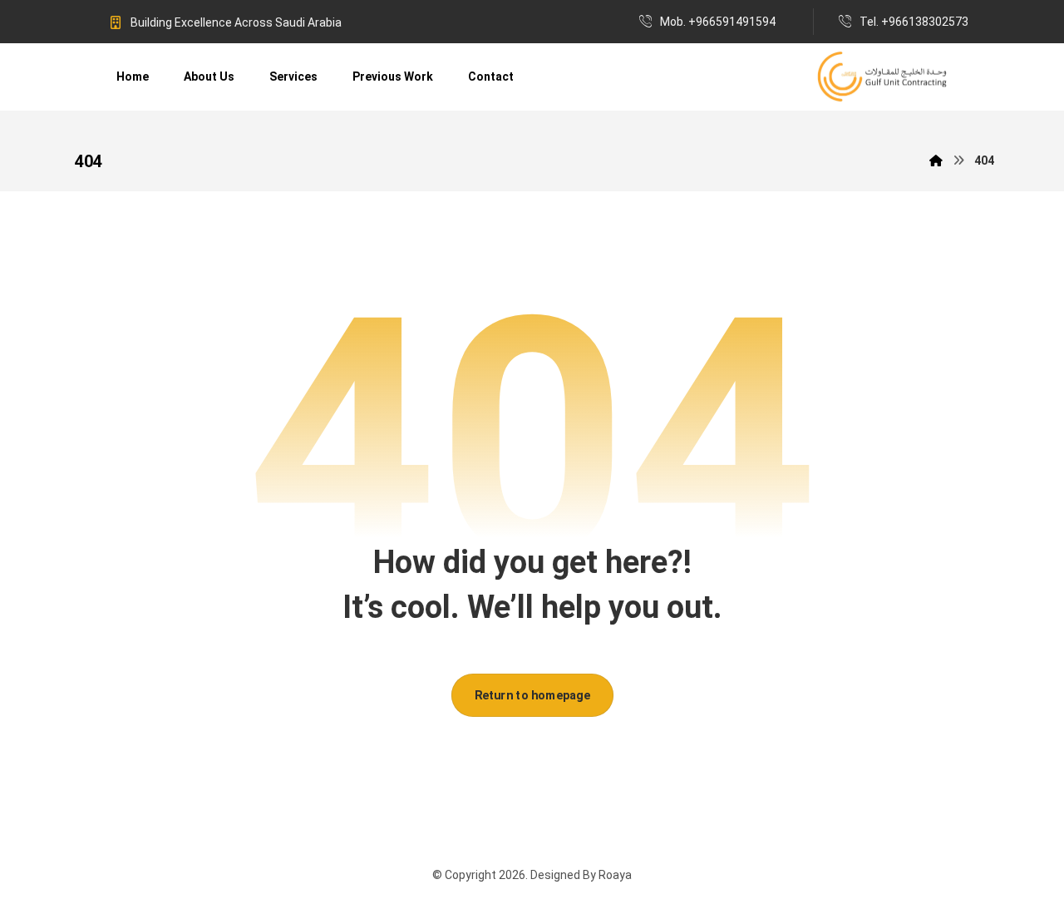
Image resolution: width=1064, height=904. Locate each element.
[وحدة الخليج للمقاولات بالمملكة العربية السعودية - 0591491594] (882, 77)
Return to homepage (532, 695)
